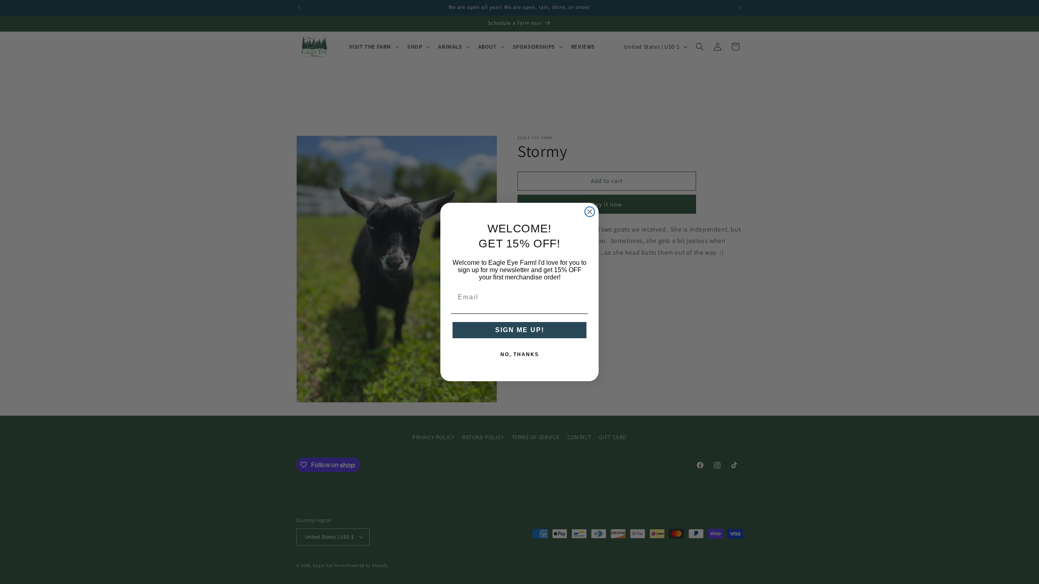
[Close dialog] (590, 212)
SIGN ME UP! (519, 329)
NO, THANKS (519, 354)
